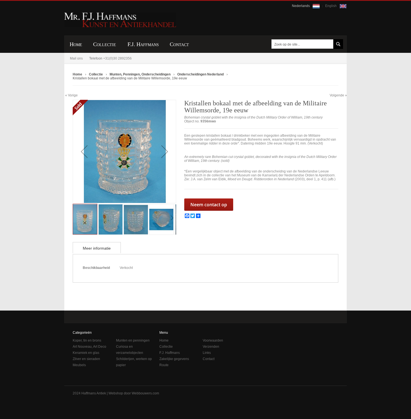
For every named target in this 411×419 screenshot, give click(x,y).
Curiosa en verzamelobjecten (129, 350)
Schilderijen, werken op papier (134, 362)
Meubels (79, 365)
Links (207, 353)
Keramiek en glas (86, 353)
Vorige (73, 95)
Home (164, 340)
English (331, 6)
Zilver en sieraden (86, 359)
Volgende (337, 95)
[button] (84, 151)
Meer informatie (97, 248)
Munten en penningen (133, 340)
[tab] (97, 247)
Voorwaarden (213, 340)
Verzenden (211, 347)
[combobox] (306, 44)
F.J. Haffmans (169, 353)
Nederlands (301, 6)
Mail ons (76, 58)
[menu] (205, 44)
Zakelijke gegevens (174, 359)
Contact (208, 359)
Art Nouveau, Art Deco (89, 347)
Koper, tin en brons (87, 340)
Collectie (166, 347)
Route (164, 365)
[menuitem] (76, 44)
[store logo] (120, 19)
